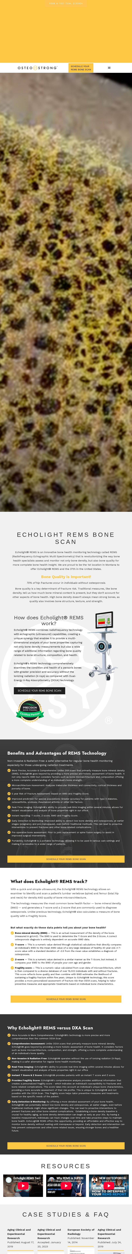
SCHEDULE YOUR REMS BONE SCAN (39, 691)
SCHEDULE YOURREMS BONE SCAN (81, 68)
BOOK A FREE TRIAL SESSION (66, 3)
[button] (109, 68)
